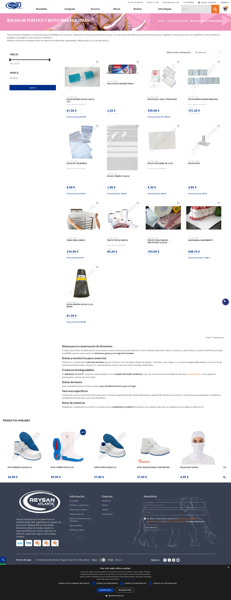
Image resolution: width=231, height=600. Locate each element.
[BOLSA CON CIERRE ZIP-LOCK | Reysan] (163, 141)
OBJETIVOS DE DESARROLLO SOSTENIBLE (20, 543)
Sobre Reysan (107, 514)
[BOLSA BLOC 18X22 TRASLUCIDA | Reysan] (163, 76)
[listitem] (26, 453)
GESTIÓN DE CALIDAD (46, 543)
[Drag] (10, 59)
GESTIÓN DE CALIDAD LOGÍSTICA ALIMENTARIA (29, 543)
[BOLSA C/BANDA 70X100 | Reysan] (122, 147)
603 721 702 (153, 2)
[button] (2, 453)
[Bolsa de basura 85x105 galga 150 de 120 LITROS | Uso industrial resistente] (82, 76)
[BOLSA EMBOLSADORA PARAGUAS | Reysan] (203, 76)
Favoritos (189, 2)
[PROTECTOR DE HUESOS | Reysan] (122, 217)
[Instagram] (173, 560)
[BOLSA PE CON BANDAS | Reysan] (82, 141)
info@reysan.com (172, 2)
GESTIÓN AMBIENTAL (55, 543)
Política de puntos (77, 514)
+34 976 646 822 (136, 2)
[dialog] (115, 582)
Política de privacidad (78, 509)
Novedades (41, 9)
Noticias (138, 9)
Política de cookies (77, 530)
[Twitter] (169, 560)
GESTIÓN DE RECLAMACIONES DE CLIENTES (37, 543)
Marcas (116, 9)
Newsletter (150, 496)
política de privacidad (176, 521)
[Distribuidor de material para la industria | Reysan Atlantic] (14, 5)
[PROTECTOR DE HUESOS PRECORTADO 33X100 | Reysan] (163, 217)
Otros (15, 78)
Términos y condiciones (79, 505)
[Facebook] (164, 560)
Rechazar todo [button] (125, 590)
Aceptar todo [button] (105, 590)
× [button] (228, 567)
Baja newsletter (76, 525)
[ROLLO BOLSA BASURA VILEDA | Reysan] (122, 69)
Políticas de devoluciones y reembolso (80, 519)
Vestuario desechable (177, 21)
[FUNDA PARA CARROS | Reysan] (82, 217)
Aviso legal (74, 501)
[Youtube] (177, 560)
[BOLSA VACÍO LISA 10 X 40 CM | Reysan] (203, 141)
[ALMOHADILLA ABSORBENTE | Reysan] (203, 217)
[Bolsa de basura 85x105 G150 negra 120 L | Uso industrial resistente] (82, 282)
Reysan (161, 21)
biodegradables (194, 374)
